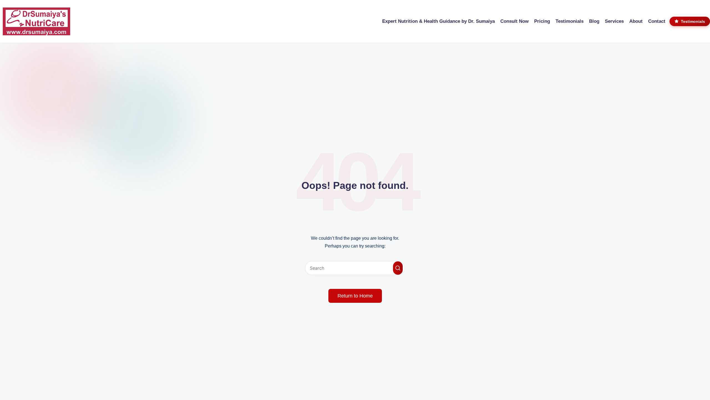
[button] (398, 268)
